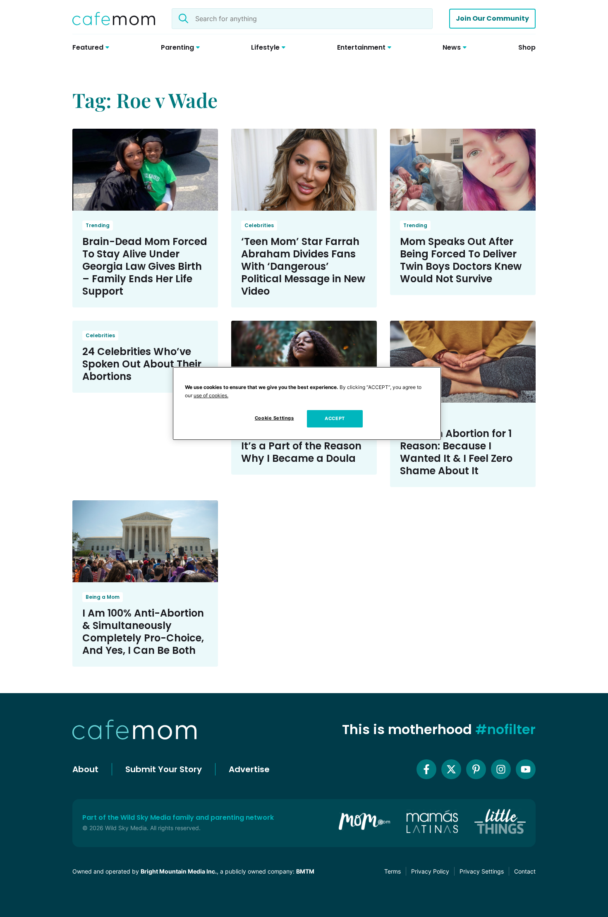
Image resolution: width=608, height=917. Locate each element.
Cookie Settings (274, 418)
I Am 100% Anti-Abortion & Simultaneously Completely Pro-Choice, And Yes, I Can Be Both (143, 631)
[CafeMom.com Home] (113, 18)
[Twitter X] (451, 769)
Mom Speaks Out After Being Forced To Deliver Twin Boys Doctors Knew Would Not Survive (461, 260)
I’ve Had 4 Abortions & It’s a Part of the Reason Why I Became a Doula (301, 446)
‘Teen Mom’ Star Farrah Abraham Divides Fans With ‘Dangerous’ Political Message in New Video (303, 266)
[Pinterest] (476, 769)
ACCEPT (335, 418)
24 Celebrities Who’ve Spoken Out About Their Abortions (141, 364)
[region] (306, 403)
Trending (98, 225)
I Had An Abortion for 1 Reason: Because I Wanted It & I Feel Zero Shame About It (456, 452)
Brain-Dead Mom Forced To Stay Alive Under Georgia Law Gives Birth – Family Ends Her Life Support (144, 266)
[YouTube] (526, 769)
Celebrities (259, 225)
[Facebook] (426, 769)
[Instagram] (501, 769)
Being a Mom (103, 596)
